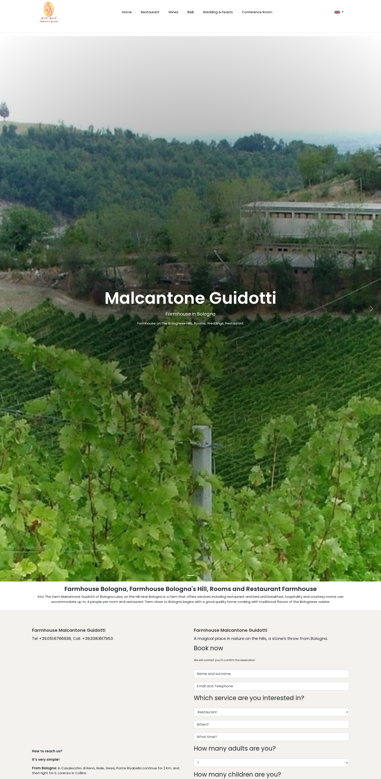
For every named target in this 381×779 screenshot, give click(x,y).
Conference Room (257, 12)
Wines (173, 12)
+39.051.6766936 (55, 638)
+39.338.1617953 (97, 638)
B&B (190, 12)
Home (127, 12)
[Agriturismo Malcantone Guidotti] (48, 12)
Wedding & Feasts (218, 12)
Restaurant (150, 12)
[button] (339, 12)
